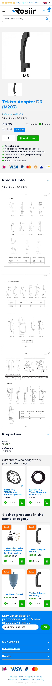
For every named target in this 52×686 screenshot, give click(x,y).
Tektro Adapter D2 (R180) (37, 594)
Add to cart (30, 138)
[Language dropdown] (46, 3)
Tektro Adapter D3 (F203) (37, 550)
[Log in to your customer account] (44, 10)
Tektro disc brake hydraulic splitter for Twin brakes (13, 550)
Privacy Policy (37, 679)
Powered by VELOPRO (26, 682)
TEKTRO (6, 444)
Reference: (7, 114)
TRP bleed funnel (13, 594)
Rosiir (6, 656)
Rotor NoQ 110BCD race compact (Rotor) (12, 492)
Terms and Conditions (18, 679)
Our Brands (10, 642)
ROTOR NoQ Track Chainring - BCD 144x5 (38, 492)
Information (11, 649)
